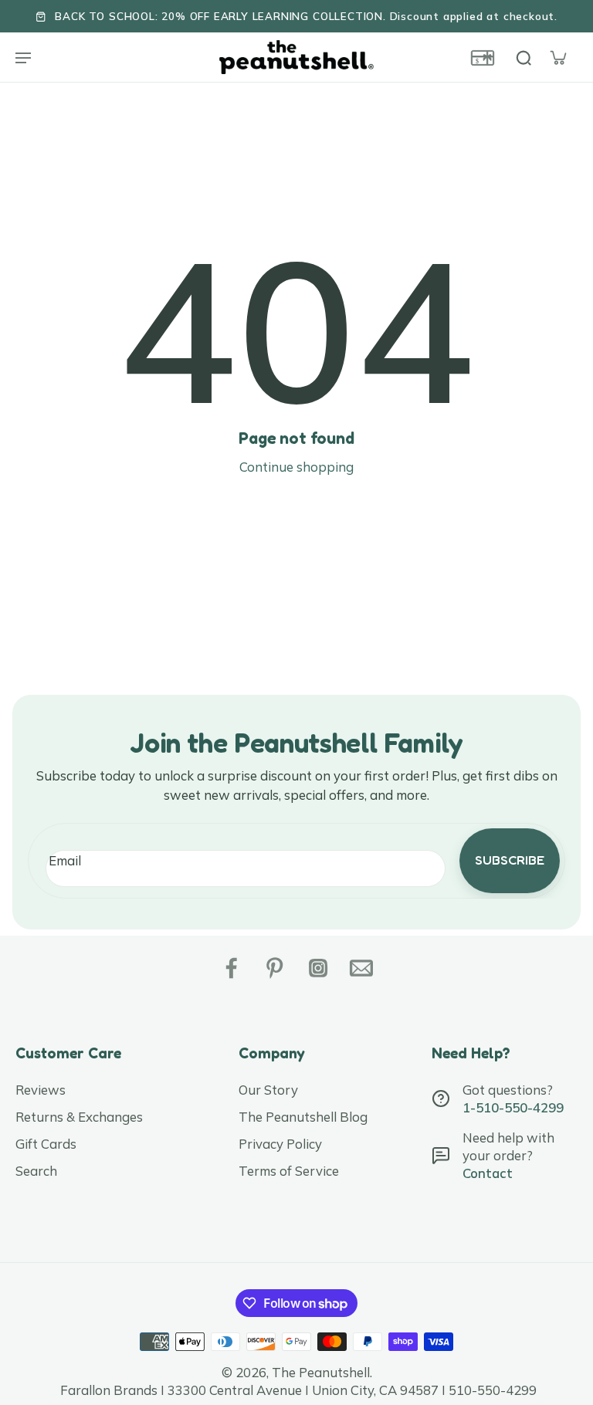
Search (36, 1171)
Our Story (268, 1090)
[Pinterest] (274, 968)
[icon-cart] (557, 57)
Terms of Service (289, 1171)
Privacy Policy (280, 1144)
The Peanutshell (321, 1372)
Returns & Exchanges (79, 1117)
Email (65, 860)
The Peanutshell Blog (303, 1117)
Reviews (40, 1090)
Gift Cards (45, 1144)
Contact (488, 1173)
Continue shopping (296, 467)
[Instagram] (318, 968)
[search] (523, 57)
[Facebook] (231, 968)
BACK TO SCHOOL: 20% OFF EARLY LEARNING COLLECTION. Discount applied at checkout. (306, 15)
